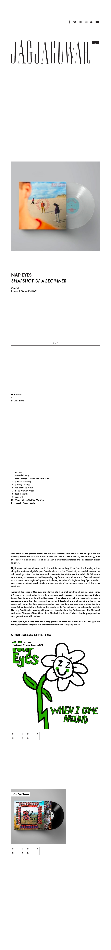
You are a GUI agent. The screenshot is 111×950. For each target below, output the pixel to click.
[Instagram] (80, 22)
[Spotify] (86, 22)
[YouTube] (97, 22)
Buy (55, 342)
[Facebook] (69, 22)
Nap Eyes (21, 275)
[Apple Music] (91, 22)
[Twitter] (74, 22)
